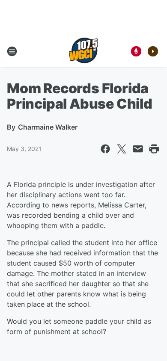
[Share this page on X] (122, 149)
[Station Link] (83, 51)
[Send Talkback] (136, 51)
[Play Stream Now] (153, 51)
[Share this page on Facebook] (105, 149)
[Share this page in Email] (138, 149)
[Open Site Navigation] (12, 51)
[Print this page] (154, 149)
